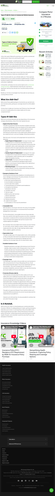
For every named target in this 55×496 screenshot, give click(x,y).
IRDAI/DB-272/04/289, (26, 472)
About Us (4, 448)
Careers (3, 450)
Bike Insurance (4, 410)
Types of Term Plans (6, 401)
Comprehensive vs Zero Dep (7, 385)
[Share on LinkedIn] (15, 32)
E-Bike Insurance (5, 415)
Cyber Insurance (5, 430)
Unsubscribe (4, 458)
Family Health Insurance (6, 371)
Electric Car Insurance (6, 416)
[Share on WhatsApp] (17, 32)
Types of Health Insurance (7, 368)
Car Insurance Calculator (6, 382)
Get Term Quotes (35, 1)
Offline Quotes (4, 456)
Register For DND (5, 460)
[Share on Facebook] (10, 32)
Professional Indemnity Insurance (8, 429)
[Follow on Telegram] (35, 23)
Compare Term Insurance (6, 396)
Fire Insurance (4, 425)
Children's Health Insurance (7, 375)
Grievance (13, 485)
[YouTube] (36, 481)
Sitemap (41, 485)
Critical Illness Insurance (6, 369)
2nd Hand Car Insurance (6, 383)
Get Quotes (45, 41)
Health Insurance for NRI (6, 373)
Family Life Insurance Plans (7, 402)
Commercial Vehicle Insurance (7, 413)
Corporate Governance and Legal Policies (32, 485)
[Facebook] (18, 481)
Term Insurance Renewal (6, 397)
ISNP (23, 485)
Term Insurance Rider (6, 399)
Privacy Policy (18, 485)
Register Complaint (5, 462)
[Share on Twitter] (12, 32)
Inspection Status (5, 454)
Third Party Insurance (6, 387)
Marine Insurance (5, 424)
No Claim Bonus (5, 388)
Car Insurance (4, 411)
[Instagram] (29, 481)
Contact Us (4, 452)
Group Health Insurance (6, 427)
